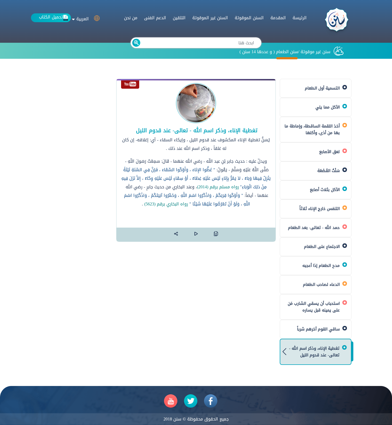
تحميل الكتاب (51, 17)
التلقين (179, 18)
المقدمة (278, 18)
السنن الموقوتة (249, 18)
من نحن (130, 18)
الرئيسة (300, 18)
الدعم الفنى (155, 18)
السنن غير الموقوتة (210, 18)
